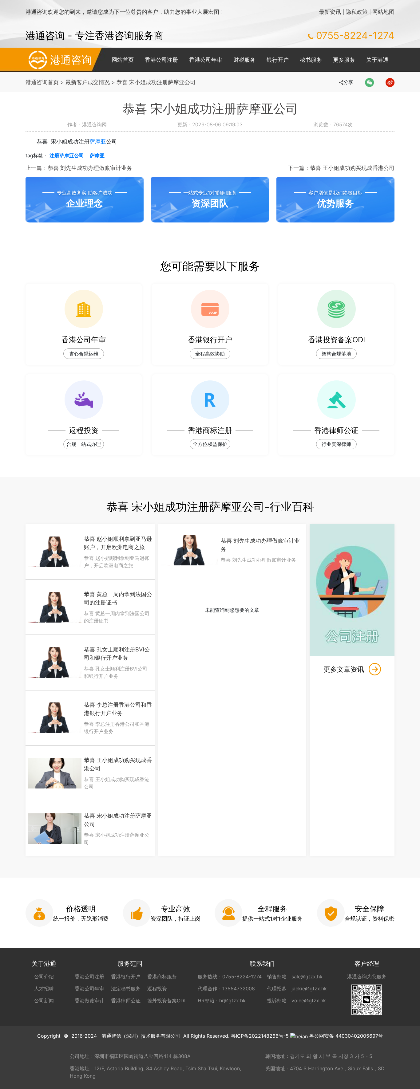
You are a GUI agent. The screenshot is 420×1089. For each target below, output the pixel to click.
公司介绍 (44, 976)
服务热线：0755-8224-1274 (230, 976)
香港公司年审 (205, 60)
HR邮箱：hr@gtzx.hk (222, 1000)
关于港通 (377, 60)
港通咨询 (71, 59)
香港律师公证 (126, 1000)
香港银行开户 (126, 976)
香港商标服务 (162, 976)
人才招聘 (44, 988)
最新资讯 (330, 12)
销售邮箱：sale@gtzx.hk (295, 976)
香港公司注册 (161, 60)
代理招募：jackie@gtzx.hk (297, 988)
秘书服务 (311, 60)
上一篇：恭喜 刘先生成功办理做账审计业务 (79, 168)
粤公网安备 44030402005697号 (346, 1036)
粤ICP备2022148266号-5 (260, 1036)
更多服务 (344, 60)
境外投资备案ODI (166, 1000)
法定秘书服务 (126, 988)
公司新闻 (44, 1000)
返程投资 (157, 988)
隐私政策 (357, 12)
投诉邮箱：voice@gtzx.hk (296, 1000)
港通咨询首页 (42, 82)
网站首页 (123, 60)
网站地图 (383, 12)
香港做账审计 (89, 1000)
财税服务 (244, 60)
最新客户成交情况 (87, 82)
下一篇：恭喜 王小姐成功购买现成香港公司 (341, 168)
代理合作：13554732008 (226, 988)
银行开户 (278, 60)
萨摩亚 (97, 141)
